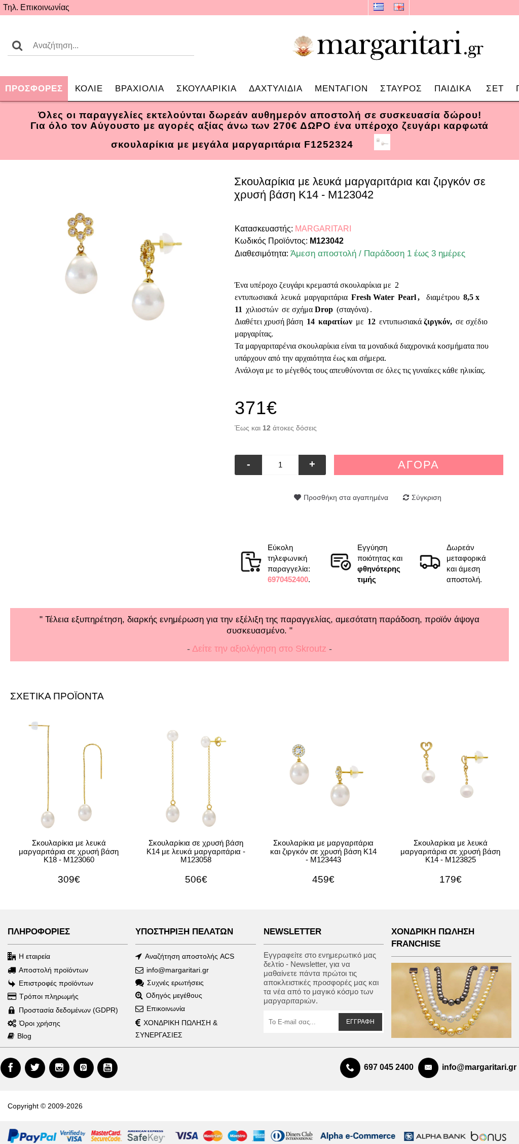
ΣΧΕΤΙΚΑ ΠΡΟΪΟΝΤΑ (57, 696)
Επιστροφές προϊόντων (56, 983)
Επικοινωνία (165, 1008)
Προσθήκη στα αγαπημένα (346, 497)
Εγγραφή (360, 1021)
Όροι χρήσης (39, 1023)
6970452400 (288, 579)
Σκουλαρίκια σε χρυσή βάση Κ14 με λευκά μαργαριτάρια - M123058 (195, 851)
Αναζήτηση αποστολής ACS (189, 956)
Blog (24, 1036)
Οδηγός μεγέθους (174, 995)
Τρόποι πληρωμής (49, 996)
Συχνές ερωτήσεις (175, 983)
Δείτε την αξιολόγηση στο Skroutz (259, 649)
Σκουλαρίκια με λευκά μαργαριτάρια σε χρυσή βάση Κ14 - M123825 (450, 851)
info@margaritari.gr (177, 970)
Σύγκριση (426, 497)
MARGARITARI (323, 228)
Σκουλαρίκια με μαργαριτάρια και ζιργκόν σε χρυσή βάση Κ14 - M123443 (323, 851)
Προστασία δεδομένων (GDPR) (68, 1010)
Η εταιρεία (34, 956)
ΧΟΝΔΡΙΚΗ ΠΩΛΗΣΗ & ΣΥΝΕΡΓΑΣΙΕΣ (176, 1029)
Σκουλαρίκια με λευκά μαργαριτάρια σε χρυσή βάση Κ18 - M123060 (69, 851)
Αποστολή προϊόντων (53, 970)
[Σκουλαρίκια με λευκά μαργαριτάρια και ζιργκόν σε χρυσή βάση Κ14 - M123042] (122, 266)
